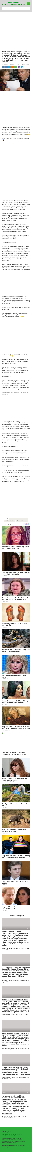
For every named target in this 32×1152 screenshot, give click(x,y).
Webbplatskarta (15, 1135)
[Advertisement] (16, 30)
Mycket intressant (13, 2)
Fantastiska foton (15, 519)
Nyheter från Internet (22, 520)
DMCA (19, 1134)
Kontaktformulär (6, 1135)
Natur (18, 64)
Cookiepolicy (14, 1134)
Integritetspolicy (6, 1134)
